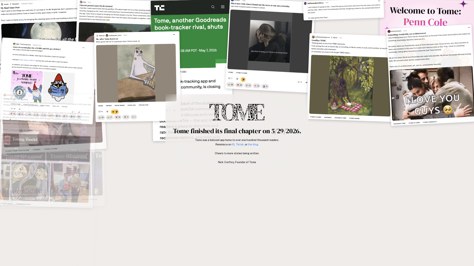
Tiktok (240, 144)
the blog (253, 144)
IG (233, 144)
